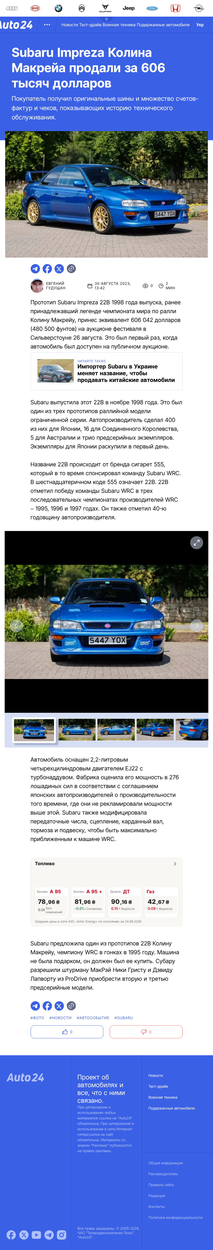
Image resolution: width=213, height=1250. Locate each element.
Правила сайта (161, 1185)
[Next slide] (196, 625)
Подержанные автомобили (163, 24)
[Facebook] (11, 1235)
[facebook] (47, 268)
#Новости (61, 1018)
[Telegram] (49, 1235)
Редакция (157, 1196)
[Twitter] (24, 1235)
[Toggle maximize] (196, 542)
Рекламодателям (163, 1174)
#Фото (37, 1018)
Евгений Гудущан (56, 285)
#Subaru (124, 1018)
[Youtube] (36, 1235)
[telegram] (35, 268)
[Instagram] (61, 1235)
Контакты (157, 1207)
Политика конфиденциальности (176, 1217)
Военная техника (119, 24)
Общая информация (166, 1163)
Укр (200, 24)
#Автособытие (93, 1018)
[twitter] (59, 268)
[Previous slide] (16, 625)
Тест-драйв (90, 24)
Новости (70, 24)
